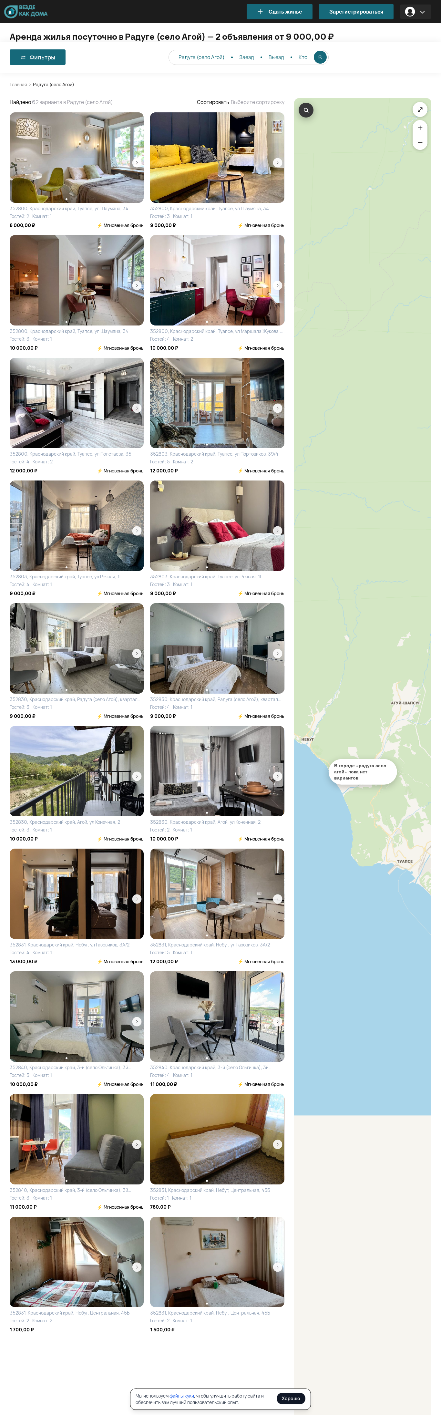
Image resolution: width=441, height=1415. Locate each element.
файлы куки (181, 1396)
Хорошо (291, 1398)
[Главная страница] (35, 11)
